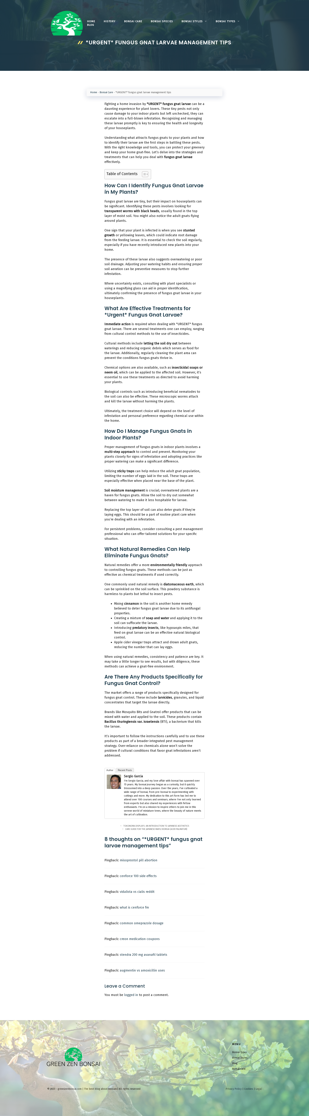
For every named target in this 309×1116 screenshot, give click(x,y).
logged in (131, 995)
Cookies (248, 1088)
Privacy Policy (234, 1088)
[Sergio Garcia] (114, 788)
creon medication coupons (140, 939)
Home (91, 21)
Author (109, 770)
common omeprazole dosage (141, 923)
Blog (90, 24)
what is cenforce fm (134, 907)
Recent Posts (125, 770)
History (110, 21)
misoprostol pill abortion (138, 860)
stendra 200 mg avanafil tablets (143, 955)
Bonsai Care (133, 21)
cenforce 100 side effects (138, 876)
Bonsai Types (225, 21)
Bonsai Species (162, 21)
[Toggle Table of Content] (143, 174)
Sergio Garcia (133, 776)
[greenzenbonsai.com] (67, 23)
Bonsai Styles (192, 21)
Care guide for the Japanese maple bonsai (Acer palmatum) (156, 829)
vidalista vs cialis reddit (137, 892)
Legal (259, 1088)
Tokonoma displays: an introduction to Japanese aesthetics (156, 826)
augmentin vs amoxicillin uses (142, 970)
